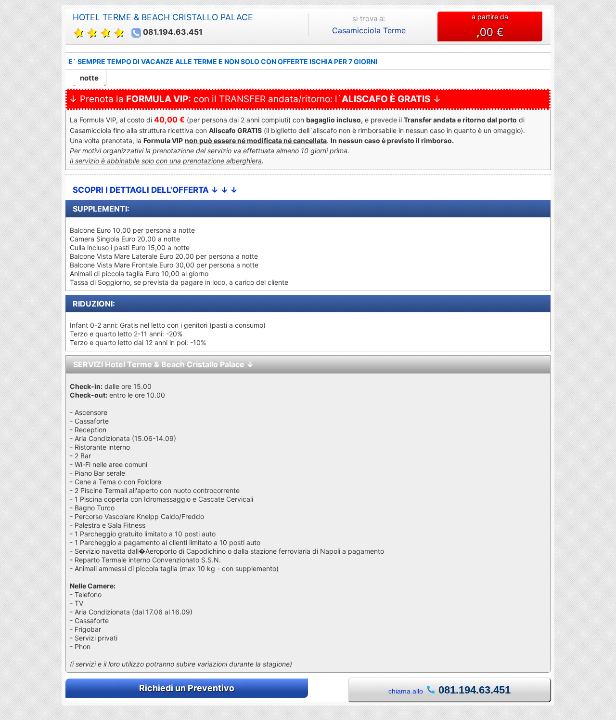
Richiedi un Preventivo (186, 688)
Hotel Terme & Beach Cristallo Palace (163, 17)
